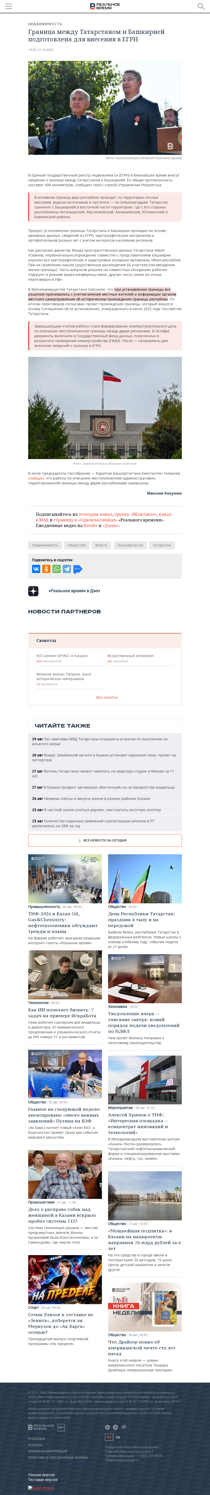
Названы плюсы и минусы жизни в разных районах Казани (91, 798)
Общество (77, 545)
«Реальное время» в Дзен (74, 590)
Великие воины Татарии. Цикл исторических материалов (63, 679)
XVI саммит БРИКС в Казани (61, 658)
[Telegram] (67, 569)
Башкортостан (130, 545)
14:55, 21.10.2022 (41, 50)
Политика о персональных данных (58, 1457)
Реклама (35, 1445)
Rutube (90, 525)
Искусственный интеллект (130, 658)
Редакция (36, 1439)
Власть (101, 545)
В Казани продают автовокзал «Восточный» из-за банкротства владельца (103, 787)
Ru (109, 1437)
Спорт (33, 1307)
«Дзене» (110, 525)
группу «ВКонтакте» (135, 514)
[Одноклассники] (46, 569)
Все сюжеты (107, 697)
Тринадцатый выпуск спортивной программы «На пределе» (60, 1329)
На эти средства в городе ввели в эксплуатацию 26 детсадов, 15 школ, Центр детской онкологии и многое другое (144, 1250)
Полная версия (41, 1474)
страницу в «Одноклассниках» (85, 520)
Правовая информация (47, 1451)
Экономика (117, 1007)
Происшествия (41, 1202)
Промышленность (44, 907)
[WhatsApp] (56, 569)
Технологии (38, 1003)
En (118, 1437)
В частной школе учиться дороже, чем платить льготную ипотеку (96, 809)
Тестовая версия (43, 1479)
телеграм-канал (95, 514)
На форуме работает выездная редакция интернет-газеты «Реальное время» (64, 928)
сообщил (36, 478)
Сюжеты (46, 640)
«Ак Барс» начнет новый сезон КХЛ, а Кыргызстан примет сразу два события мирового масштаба (64, 1123)
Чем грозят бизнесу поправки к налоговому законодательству (144, 1028)
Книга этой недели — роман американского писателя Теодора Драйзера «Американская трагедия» (141, 1355)
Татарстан (162, 545)
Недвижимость (45, 24)
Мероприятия (120, 1108)
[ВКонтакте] (36, 569)
